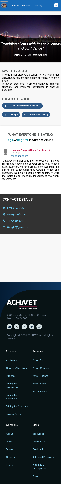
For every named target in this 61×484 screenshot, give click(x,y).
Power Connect (41, 368)
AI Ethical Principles (43, 457)
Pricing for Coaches (17, 406)
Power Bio (38, 360)
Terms (9, 449)
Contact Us (39, 441)
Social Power (40, 391)
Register (22, 140)
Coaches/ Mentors (16, 368)
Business (11, 375)
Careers (10, 457)
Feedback (38, 449)
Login (10, 140)
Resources (38, 433)
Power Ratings (40, 375)
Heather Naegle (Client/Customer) (30, 150)
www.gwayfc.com (16, 214)
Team (9, 441)
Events (10, 464)
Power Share (40, 383)
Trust (35, 476)
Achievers (11, 360)
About (9, 433)
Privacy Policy (13, 414)
